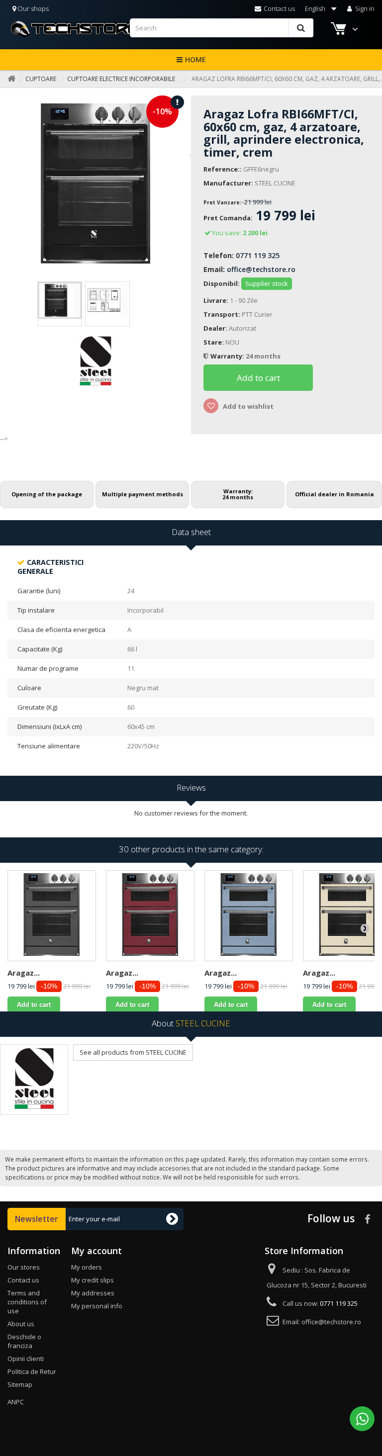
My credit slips (92, 1279)
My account (96, 1251)
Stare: (213, 342)
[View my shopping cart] (339, 30)
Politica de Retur (31, 1371)
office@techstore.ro (261, 269)
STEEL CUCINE (275, 183)
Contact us (278, 8)
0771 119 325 (258, 255)
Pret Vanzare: (222, 202)
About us (20, 1323)
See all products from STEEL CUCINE (133, 1052)
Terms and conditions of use (27, 1301)
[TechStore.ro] (68, 29)
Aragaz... (23, 973)
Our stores (23, 1267)
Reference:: (222, 169)
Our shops (32, 8)
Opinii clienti (25, 1358)
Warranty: (228, 356)
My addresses (92, 1292)
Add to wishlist (247, 406)
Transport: (221, 314)
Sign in (364, 8)
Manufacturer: (228, 183)
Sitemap (19, 1384)
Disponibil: (221, 283)
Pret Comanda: (228, 218)
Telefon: (218, 255)
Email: (214, 269)
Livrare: (215, 300)
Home (195, 59)
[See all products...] (34, 1079)
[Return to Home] (9, 79)
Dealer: (215, 328)
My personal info (96, 1305)
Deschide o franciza (24, 1341)
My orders (86, 1267)
